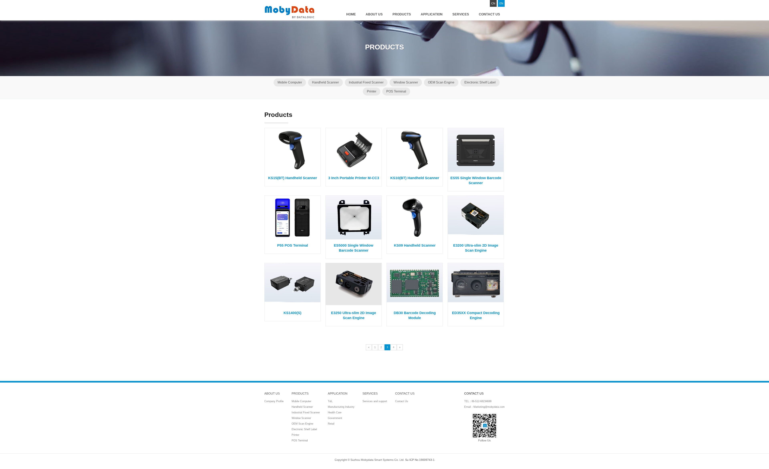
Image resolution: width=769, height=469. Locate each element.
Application (432, 14)
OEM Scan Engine (441, 82)
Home (351, 14)
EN (501, 3)
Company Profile (274, 401)
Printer (371, 91)
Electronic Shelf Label (480, 82)
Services (460, 14)
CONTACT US (489, 14)
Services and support (374, 401)
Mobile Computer (290, 82)
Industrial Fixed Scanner (366, 82)
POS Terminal (396, 91)
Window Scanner (406, 82)
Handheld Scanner (325, 82)
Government (335, 418)
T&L (330, 401)
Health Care (334, 412)
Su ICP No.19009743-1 (420, 459)
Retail (331, 423)
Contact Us (401, 401)
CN (493, 3)
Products (402, 14)
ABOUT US (374, 14)
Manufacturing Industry (341, 406)
